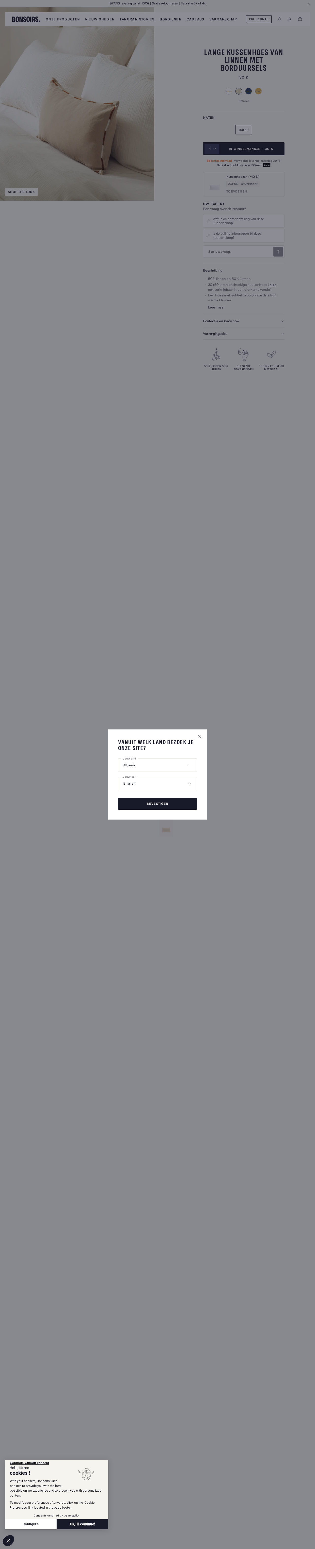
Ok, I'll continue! (82, 1524)
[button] (8, 1541)
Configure (31, 1524)
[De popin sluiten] (199, 736)
